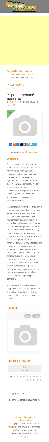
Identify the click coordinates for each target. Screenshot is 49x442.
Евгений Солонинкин (27, 151)
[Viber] (25, 144)
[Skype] (32, 144)
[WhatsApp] (28, 144)
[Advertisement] (24, 40)
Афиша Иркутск (14, 70)
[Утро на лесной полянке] (25, 335)
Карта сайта (25, 420)
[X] (21, 144)
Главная (17, 416)
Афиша (28, 70)
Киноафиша (29, 416)
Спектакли (15, 74)
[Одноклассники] (14, 144)
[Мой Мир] (17, 144)
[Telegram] (35, 144)
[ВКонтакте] (10, 144)
